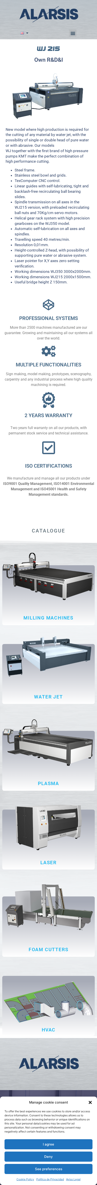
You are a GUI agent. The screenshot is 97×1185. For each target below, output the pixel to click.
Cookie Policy (25, 1179)
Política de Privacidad (50, 1179)
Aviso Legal (73, 1179)
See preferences (48, 1169)
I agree (48, 1144)
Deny (48, 1156)
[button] (90, 1102)
